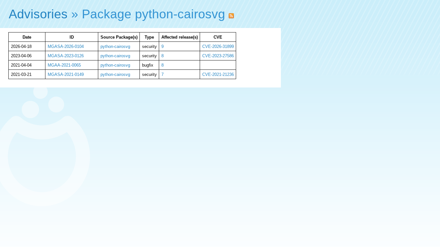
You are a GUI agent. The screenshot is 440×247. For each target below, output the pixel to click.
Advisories (38, 14)
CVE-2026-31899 (218, 46)
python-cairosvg (115, 46)
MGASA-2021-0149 (66, 74)
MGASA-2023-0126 (66, 55)
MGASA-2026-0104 (66, 46)
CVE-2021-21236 (218, 74)
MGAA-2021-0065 (64, 65)
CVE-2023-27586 (218, 55)
